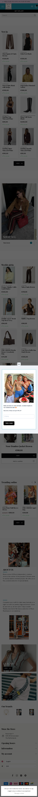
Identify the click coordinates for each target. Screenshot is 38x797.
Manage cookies (19, 793)
